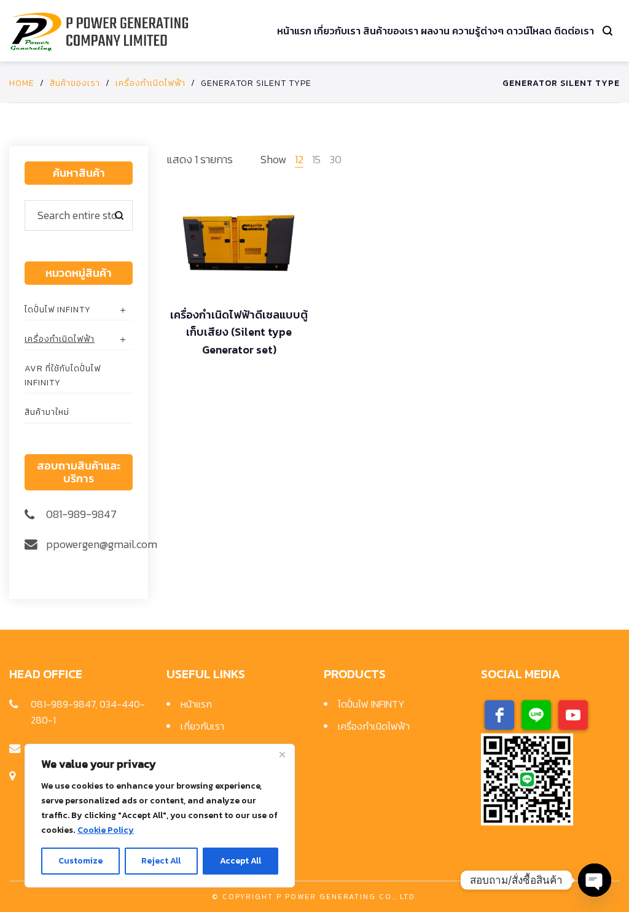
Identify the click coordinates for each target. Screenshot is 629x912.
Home (21, 83)
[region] (160, 815)
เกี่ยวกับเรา (202, 726)
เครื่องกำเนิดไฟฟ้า (150, 83)
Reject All (161, 860)
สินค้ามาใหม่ (47, 412)
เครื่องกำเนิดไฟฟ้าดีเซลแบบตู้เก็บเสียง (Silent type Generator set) (239, 332)
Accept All (240, 860)
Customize (80, 860)
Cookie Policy (105, 830)
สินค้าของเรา (75, 83)
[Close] (282, 754)
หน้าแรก (196, 704)
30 (335, 159)
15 (316, 159)
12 (299, 159)
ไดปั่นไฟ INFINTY (58, 309)
